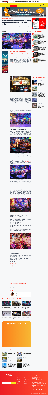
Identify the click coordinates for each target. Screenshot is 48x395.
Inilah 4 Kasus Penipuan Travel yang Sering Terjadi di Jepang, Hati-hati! (26, 308)
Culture (33, 1)
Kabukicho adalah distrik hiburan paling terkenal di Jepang (20, 53)
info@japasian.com (37, 387)
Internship (25, 375)
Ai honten (20, 287)
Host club (27, 109)
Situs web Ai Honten (13, 263)
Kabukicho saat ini (13, 97)
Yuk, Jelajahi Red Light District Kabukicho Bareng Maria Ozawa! (16, 308)
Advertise (18, 379)
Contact (18, 377)
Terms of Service (27, 379)
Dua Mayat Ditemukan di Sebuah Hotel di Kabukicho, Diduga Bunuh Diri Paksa (6, 308)
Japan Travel (17, 1)
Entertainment (21, 1)
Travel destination (10, 18)
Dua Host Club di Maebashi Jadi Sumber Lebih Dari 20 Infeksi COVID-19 (6, 318)
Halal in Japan (37, 1)
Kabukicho (15, 287)
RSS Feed (25, 383)
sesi (28, 161)
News (13, 1)
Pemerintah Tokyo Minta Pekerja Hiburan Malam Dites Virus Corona (25, 318)
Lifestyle (30, 1)
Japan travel (4, 18)
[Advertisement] (20, 274)
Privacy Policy (26, 377)
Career (18, 383)
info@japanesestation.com (38, 379)
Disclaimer (26, 381)
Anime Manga (26, 1)
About (18, 375)
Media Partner (19, 381)
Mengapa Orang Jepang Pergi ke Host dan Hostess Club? (16, 318)
